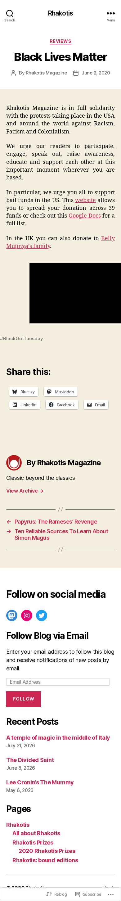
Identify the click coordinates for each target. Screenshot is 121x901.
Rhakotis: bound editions (45, 860)
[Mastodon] (11, 615)
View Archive (24, 491)
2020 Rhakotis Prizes (47, 851)
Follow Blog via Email (47, 635)
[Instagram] (26, 615)
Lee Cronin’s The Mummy (40, 782)
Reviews (61, 41)
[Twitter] (41, 615)
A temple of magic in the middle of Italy (58, 737)
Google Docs (85, 215)
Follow (23, 699)
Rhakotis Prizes (32, 842)
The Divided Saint (30, 760)
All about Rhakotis (36, 833)
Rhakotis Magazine (46, 73)
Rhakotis (60, 13)
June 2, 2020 (96, 73)
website (85, 200)
